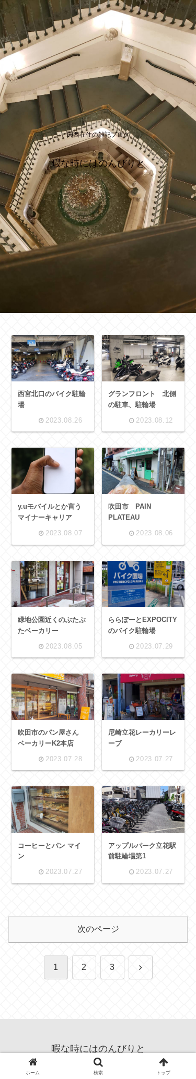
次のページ (98, 929)
